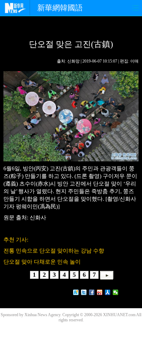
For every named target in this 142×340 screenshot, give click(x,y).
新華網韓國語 (60, 7)
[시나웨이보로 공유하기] (100, 292)
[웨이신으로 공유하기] (116, 292)
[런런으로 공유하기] (108, 292)
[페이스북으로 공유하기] (92, 292)
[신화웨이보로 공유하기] (76, 292)
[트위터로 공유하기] (84, 292)
